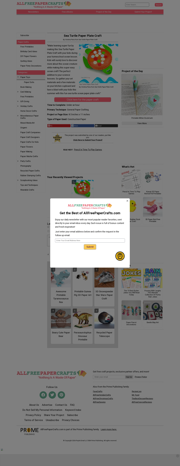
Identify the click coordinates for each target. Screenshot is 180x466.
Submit (90, 246)
